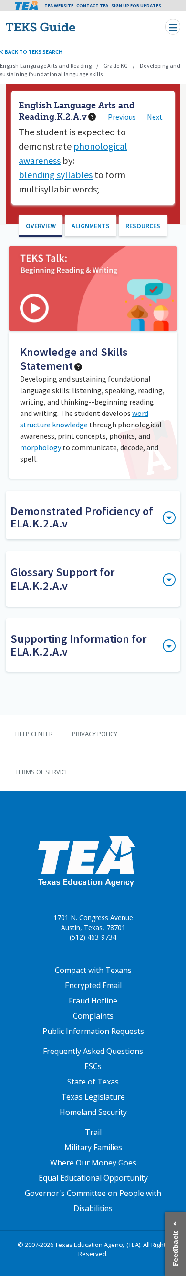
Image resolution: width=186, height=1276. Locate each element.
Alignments (91, 226)
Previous (122, 117)
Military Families (93, 1147)
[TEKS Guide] (61, 26)
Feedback (175, 1248)
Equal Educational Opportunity (93, 1178)
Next (155, 117)
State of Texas (93, 1081)
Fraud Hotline (93, 1000)
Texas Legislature (93, 1097)
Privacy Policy (94, 733)
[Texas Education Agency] (86, 861)
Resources (142, 226)
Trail (93, 1132)
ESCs (93, 1066)
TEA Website (58, 5)
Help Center (34, 733)
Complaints (93, 1016)
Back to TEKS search (33, 51)
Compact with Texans (93, 970)
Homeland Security (93, 1112)
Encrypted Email (93, 985)
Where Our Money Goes (93, 1162)
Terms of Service (42, 772)
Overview (41, 226)
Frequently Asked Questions (93, 1051)
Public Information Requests (93, 1031)
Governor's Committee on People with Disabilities (93, 1201)
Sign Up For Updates (136, 5)
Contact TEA (92, 5)
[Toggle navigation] (172, 26)
